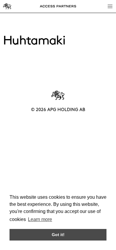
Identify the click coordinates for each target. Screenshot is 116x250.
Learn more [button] (40, 219)
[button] (110, 6)
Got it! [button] (58, 234)
